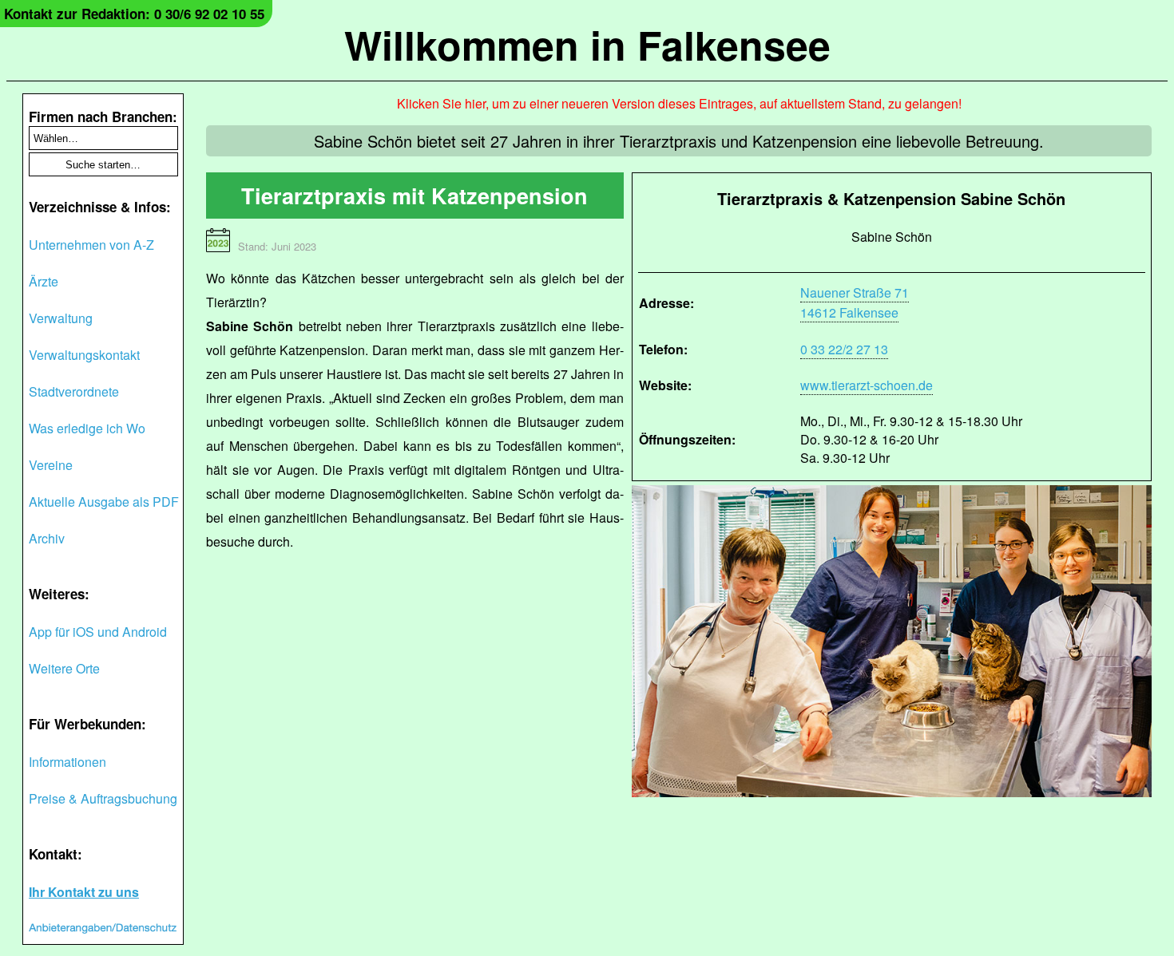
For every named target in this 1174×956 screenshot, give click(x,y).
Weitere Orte (64, 668)
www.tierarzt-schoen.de (866, 385)
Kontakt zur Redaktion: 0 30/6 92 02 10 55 (134, 13)
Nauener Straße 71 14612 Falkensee (854, 302)
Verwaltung (61, 318)
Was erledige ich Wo (87, 428)
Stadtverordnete (74, 391)
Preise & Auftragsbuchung (103, 798)
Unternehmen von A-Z (91, 244)
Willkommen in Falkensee (587, 44)
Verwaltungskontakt (84, 355)
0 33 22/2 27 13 (844, 349)
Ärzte (43, 281)
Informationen (67, 762)
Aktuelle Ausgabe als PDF (104, 501)
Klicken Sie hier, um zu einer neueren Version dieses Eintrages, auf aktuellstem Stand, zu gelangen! (679, 103)
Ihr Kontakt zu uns (84, 892)
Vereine (51, 465)
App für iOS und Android (98, 631)
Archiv (47, 538)
